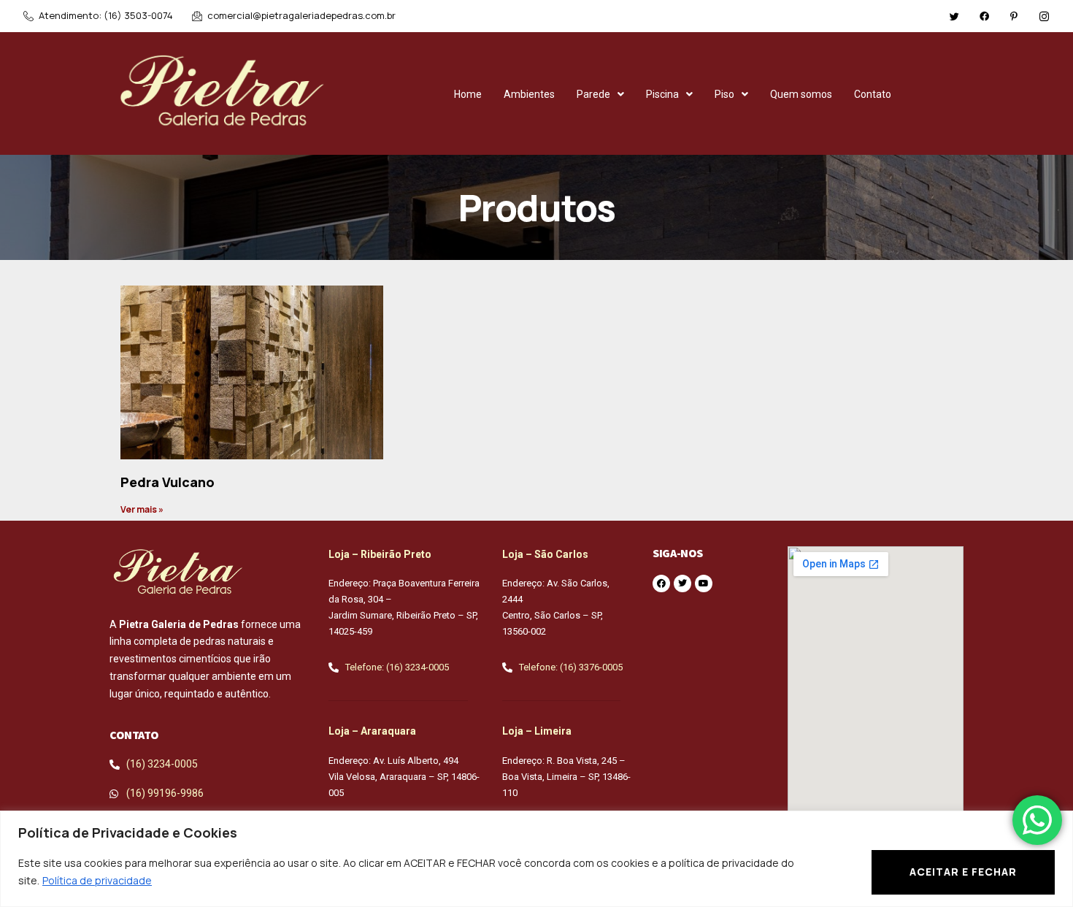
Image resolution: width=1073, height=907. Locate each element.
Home (468, 94)
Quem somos (801, 94)
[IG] (1044, 15)
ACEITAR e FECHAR (963, 872)
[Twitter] (954, 15)
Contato (872, 94)
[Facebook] (984, 15)
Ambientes (529, 94)
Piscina (662, 94)
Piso (724, 94)
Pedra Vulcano (167, 482)
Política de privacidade (97, 880)
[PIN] (1014, 15)
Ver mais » (142, 509)
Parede (593, 94)
